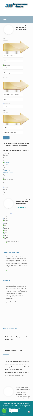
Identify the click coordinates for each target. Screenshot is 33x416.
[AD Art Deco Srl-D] (16, 5)
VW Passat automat (8, 172)
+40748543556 (21, 208)
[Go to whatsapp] (4, 411)
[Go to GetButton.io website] (4, 414)
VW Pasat (5, 164)
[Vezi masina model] (6, 162)
